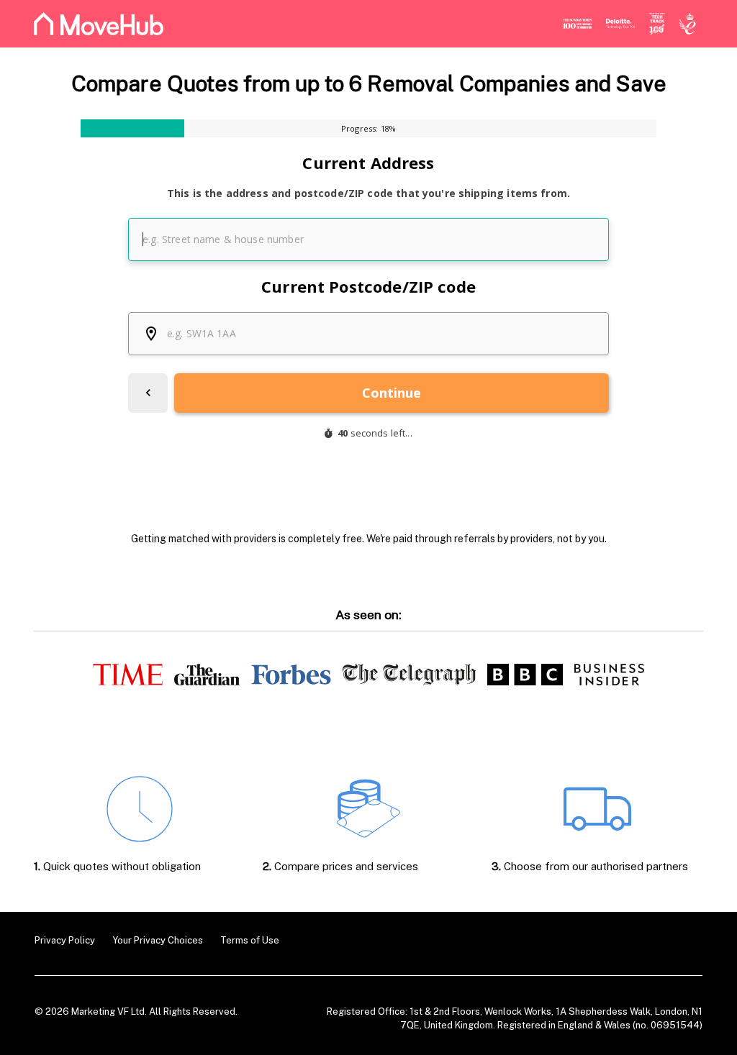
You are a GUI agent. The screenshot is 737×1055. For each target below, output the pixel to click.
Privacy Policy (65, 940)
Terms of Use (249, 940)
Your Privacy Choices (157, 940)
